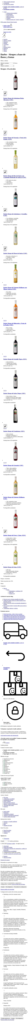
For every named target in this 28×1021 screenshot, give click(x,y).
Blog (4, 824)
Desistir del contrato (5, 860)
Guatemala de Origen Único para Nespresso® (13, 615)
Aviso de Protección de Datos (18, 884)
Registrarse (5, 812)
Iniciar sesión (6, 811)
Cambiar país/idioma (13, 841)
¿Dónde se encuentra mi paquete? (11, 815)
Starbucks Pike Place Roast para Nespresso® (13, 619)
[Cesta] (15, 36)
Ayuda (4, 11)
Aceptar (2, 886)
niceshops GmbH (11, 843)
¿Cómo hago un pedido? (9, 798)
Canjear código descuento (9, 816)
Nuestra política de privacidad (7, 889)
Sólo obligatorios (9, 886)
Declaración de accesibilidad (9, 851)
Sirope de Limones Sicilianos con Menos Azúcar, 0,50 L (15, 288)
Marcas (5, 588)
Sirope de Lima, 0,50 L (12, 567)
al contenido (6, 3)
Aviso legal (6, 846)
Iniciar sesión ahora (7, 27)
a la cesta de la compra (8, 4)
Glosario (5, 822)
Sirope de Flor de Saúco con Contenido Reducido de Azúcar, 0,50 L (14, 176)
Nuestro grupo (6, 831)
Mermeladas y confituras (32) (15, 591)
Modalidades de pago (8, 800)
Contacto (8, 18)
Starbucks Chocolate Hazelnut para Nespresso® (14, 618)
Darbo (7, 589)
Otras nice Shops (7, 857)
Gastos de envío (10, 15)
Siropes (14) (12, 593)
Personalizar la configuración (20, 886)
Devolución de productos (9, 802)
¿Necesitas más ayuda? (8, 805)
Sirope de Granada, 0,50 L (13, 465)
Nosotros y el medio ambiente (10, 821)
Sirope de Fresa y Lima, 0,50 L (14, 535)
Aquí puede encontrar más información (9, 735)
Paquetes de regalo (7, 825)
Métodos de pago (10, 17)
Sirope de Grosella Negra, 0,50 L (15, 359)
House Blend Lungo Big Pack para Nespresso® (14, 616)
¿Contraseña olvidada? (8, 814)
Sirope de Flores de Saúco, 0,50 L (15, 253)
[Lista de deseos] (4, 34)
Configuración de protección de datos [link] (11, 852)
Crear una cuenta (7, 32)
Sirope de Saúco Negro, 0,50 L (14, 393)
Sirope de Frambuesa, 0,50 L (14, 431)
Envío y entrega (7, 801)
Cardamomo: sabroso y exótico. (10, 608)
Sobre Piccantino (7, 830)
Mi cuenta (5, 797)
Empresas (5, 806)
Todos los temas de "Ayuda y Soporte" (15, 19)
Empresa (5, 856)
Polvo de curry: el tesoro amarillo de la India (13, 599)
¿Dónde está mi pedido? (11, 13)
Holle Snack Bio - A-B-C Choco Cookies (12, 614)
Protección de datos (7, 847)
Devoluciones (9, 14)
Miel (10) (11, 592)
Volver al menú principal (9, 1)
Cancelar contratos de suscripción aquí (12, 853)
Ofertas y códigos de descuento (10, 804)
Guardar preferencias (5, 1018)
